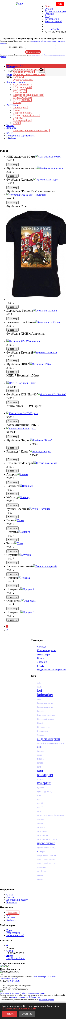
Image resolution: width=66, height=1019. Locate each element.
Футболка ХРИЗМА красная (25, 333)
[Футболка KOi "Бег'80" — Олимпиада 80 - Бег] (52, 394)
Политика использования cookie (19, 1008)
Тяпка (10, 543)
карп (39, 766)
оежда (40, 823)
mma (39, 699)
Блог (9, 915)
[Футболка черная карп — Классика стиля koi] (50, 168)
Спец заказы (19, 92)
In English (55, 29)
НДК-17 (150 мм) (22, 97)
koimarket (45, 695)
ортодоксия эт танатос (47, 839)
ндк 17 (40, 803)
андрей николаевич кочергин (51, 743)
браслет (40, 751)
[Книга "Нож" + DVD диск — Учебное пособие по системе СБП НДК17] (22, 413)
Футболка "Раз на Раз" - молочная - (30, 191)
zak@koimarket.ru (15, 958)
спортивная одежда (46, 855)
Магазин (12, 912)
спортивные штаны (46, 859)
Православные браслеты (26, 115)
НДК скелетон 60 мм (20, 156)
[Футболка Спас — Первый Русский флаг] (36, 299)
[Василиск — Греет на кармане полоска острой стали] (26, 486)
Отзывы (49, 13)
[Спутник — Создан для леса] (24, 554)
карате (40, 762)
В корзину (12, 164)
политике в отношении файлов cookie (25, 997)
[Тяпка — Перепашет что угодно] (18, 543)
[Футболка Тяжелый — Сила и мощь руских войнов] (45, 352)
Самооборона (20, 107)
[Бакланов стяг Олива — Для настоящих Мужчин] (47, 322)
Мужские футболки (23, 71)
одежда (40, 819)
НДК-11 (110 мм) (22, 100)
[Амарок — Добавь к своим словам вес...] (22, 474)
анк (39, 746)
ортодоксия (42, 835)
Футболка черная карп (21, 168)
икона (40, 758)
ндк (38, 799)
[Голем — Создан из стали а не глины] (19, 520)
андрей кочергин (48, 739)
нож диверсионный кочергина (50, 815)
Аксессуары (13, 105)
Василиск (13, 486)
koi (39, 690)
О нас (48, 6)
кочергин (44, 783)
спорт (41, 851)
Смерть (40, 735)
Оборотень (13, 600)
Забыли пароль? (53, 21)
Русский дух (42, 731)
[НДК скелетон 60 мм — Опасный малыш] (48, 156)
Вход (47, 16)
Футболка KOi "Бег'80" (22, 394)
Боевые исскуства (45, 707)
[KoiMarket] (33, 3)
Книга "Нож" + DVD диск (23, 406)
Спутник (12, 554)
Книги (10, 125)
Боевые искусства (45, 703)
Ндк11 (40, 723)
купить (40, 787)
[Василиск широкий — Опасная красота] (45, 566)
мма (39, 795)
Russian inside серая (19, 463)
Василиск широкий (19, 566)
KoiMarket (11, 920)
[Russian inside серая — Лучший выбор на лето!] (45, 463)
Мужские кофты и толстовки (29, 69)
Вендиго (12, 531)
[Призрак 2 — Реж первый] (27, 589)
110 (39, 682)
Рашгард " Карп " (18, 451)
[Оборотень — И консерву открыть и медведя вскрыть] (28, 600)
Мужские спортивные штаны (29, 74)
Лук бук (10, 917)
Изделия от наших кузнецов (28, 94)
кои (40, 770)
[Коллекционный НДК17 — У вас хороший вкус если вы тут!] (21, 428)
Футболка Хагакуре (19, 179)
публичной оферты (46, 1000)
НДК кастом (19, 89)
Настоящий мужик (45, 719)
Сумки (16, 122)
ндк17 (40, 807)
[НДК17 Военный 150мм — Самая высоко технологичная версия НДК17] (21, 383)
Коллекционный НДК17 (22, 425)
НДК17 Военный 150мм (22, 375)
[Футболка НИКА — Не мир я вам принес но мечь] (40, 364)
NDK (39, 686)
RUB (9, 74)
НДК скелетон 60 (22, 87)
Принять (10, 1014)
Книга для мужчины (46, 715)
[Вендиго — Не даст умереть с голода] (24, 531)
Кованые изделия (15, 82)
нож (39, 811)
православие (46, 843)
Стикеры (18, 117)
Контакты (11, 902)
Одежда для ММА (23, 79)
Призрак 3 (13, 612)
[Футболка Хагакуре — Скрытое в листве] (45, 179)
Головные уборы (22, 120)
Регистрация (52, 19)
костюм (40, 779)
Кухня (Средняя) (17, 509)
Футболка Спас (16, 206)
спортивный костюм (46, 863)
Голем (10, 520)
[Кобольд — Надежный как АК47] (23, 497)
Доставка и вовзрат (55, 11)
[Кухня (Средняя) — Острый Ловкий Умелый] (39, 509)
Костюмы (18, 77)
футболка (41, 871)
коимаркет (45, 775)
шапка (40, 875)
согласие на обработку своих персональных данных (32, 42)
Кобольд (12, 497)
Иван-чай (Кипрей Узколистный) (31, 130)
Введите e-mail (16, 47)
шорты (40, 879)
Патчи (16, 110)
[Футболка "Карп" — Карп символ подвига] (41, 440)
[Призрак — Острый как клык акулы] (24, 577)
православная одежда (47, 847)
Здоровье (11, 128)
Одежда (10, 66)
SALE (9, 133)
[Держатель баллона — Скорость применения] (45, 310)
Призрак (12, 577)
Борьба (40, 711)
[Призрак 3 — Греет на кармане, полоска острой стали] (27, 612)
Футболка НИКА (17, 364)
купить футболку (45, 791)
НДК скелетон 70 (22, 84)
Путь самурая (43, 727)
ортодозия (42, 831)
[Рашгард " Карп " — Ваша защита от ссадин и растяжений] (40, 451)
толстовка (41, 867)
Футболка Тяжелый (19, 352)
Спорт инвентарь (22, 112)
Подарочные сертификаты (20, 135)
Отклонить (27, 1014)
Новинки (11, 138)
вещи (39, 755)
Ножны (17, 102)
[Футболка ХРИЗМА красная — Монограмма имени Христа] (23, 341)
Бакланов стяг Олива (20, 322)
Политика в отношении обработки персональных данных (22, 993)
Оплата (49, 8)
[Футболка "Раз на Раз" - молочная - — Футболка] (26, 194)
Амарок (11, 474)
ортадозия (41, 827)
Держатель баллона (19, 310)
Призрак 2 (13, 589)
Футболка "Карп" (18, 440)
